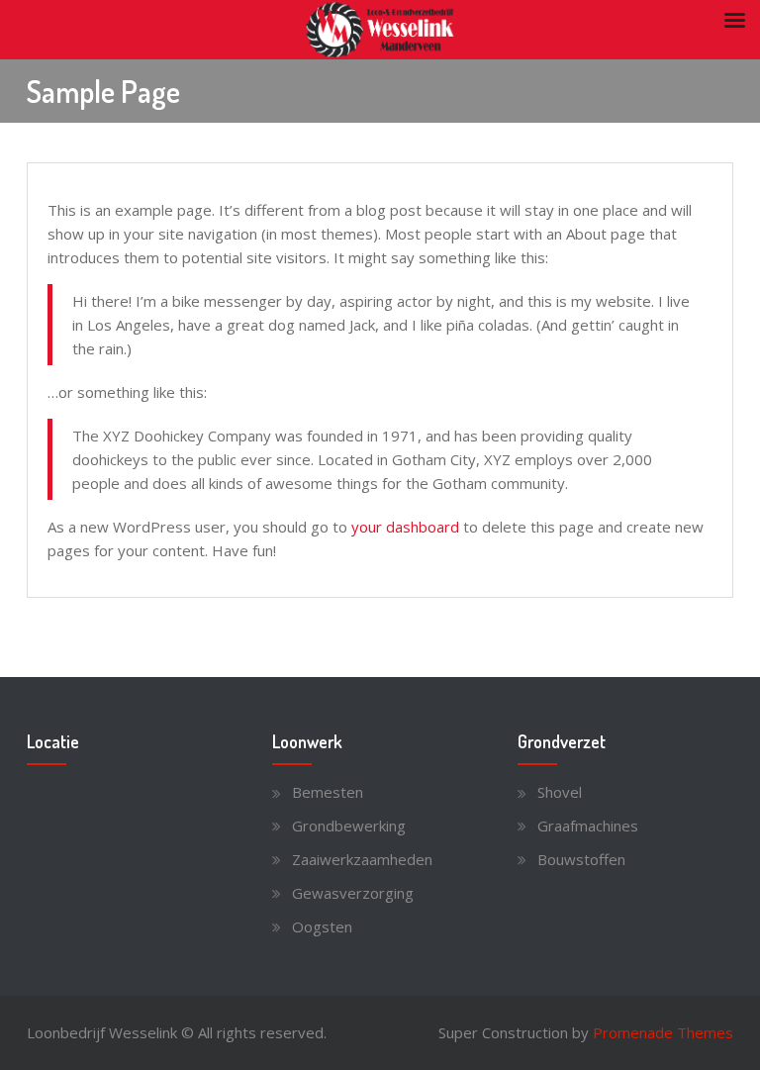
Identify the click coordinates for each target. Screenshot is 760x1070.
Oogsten (322, 926)
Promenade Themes (663, 1032)
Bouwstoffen (581, 859)
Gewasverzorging (353, 893)
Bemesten (327, 792)
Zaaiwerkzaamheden (362, 859)
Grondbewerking (349, 825)
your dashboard (405, 526)
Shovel (559, 792)
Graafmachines (587, 825)
